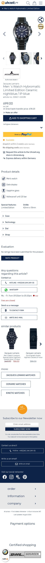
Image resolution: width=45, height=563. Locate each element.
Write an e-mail (16, 318)
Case (7, 216)
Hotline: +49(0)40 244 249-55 (21, 283)
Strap (7, 235)
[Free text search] (28, 3)
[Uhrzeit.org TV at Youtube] (18, 477)
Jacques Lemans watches (20, 375)
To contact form (16, 310)
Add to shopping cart (24, 118)
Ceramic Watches (16, 384)
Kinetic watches (15, 393)
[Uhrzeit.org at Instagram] (11, 477)
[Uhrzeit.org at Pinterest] (25, 477)
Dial (7, 228)
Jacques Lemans (11, 353)
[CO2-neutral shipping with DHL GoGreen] (24, 554)
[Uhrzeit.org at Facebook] (4, 477)
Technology (10, 222)
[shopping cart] (34, 3)
